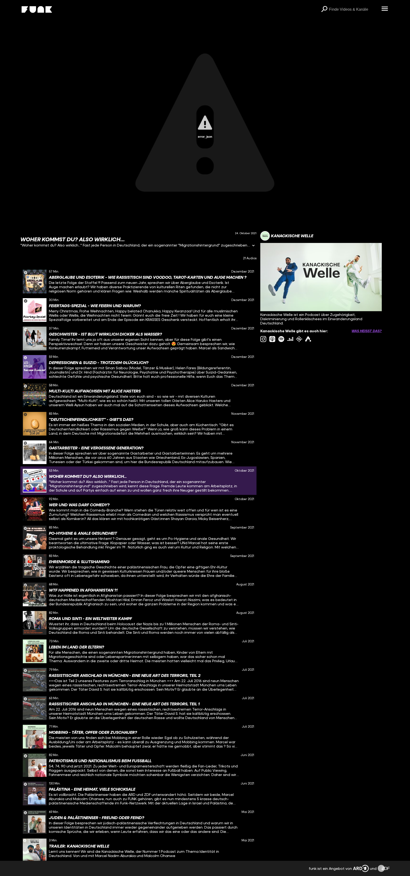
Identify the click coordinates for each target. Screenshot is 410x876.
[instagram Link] (263, 339)
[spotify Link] (281, 339)
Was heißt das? (367, 331)
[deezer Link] (290, 339)
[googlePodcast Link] (299, 339)
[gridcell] (138, 281)
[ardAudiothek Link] (308, 339)
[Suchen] (324, 9)
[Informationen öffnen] (253, 246)
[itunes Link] (272, 339)
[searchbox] (353, 9)
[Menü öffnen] (385, 9)
